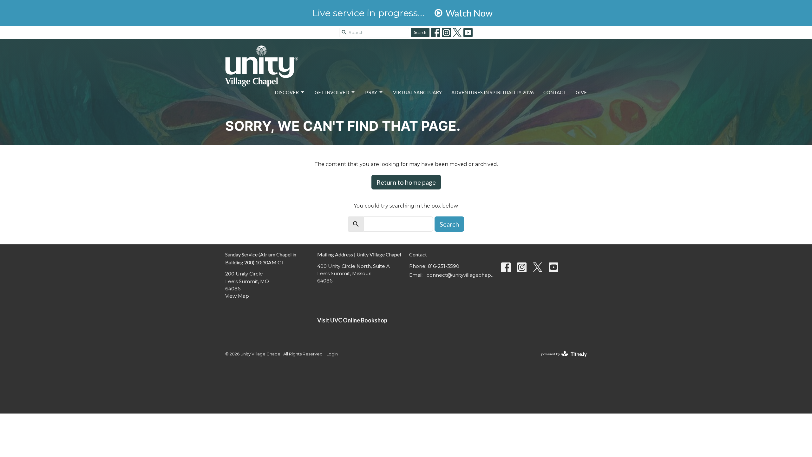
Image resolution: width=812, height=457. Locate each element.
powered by (561, 359)
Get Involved (332, 92)
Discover (287, 92)
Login (332, 354)
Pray (371, 92)
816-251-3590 (443, 266)
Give (581, 92)
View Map (237, 296)
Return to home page (406, 182)
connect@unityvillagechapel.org (461, 275)
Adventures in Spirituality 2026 (492, 92)
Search (420, 32)
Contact (554, 92)
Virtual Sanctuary (417, 92)
